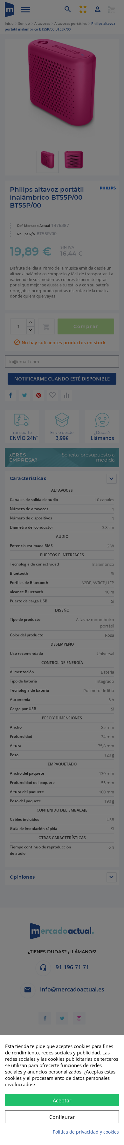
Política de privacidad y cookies (86, 1132)
